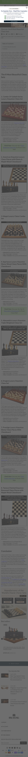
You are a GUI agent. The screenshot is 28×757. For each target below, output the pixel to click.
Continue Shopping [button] (14, 21)
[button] (26, 7)
